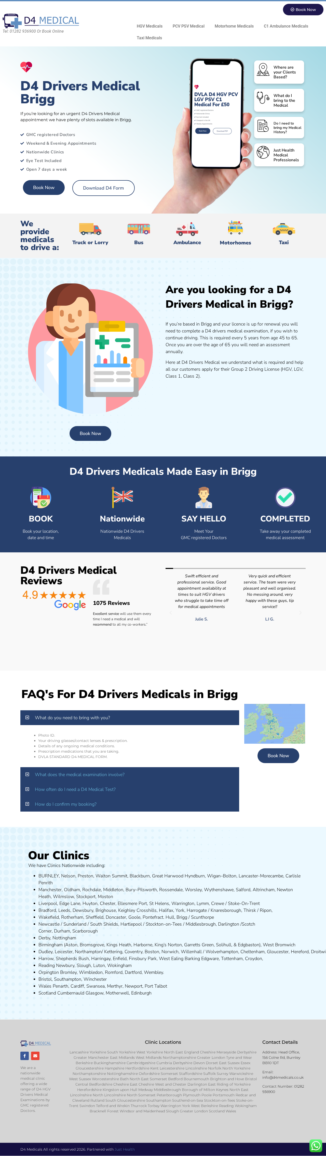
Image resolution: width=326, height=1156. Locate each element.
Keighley (126, 910)
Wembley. (154, 972)
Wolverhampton (222, 952)
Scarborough (85, 931)
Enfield (120, 958)
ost (105, 896)
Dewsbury (83, 910)
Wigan (214, 876)
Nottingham (64, 938)
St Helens (159, 903)
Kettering (112, 952)
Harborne (142, 945)
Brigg (181, 917)
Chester (107, 903)
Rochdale (91, 890)
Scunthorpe (202, 917)
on (110, 896)
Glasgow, (95, 993)
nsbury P (141, 958)
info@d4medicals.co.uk (283, 1077)
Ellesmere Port (132, 903)
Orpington (48, 972)
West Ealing (171, 958)
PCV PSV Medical (189, 26)
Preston (85, 876)
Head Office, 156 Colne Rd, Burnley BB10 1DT (281, 1057)
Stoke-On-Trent (244, 903)
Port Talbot (156, 986)
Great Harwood (167, 876)
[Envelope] (35, 1056)
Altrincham (264, 890)
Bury (130, 890)
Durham (62, 931)
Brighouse (106, 910)
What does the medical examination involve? (80, 775)
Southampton (67, 979)
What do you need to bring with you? (72, 718)
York (179, 910)
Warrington (182, 903)
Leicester (64, 952)
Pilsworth (147, 890)
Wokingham (119, 965)
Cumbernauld (70, 993)
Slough (83, 965)
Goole (134, 917)
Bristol (45, 979)
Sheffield (94, 917)
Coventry (133, 952)
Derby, (44, 938)
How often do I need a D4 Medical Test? (75, 789)
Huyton (90, 903)
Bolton (229, 876)
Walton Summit (111, 876)
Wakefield (48, 917)
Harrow (45, 958)
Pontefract (153, 917)
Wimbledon (91, 972)
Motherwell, (118, 993)
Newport (133, 986)
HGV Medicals (149, 26)
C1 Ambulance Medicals (286, 26)
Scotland (47, 993)
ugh (237, 910)
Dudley (45, 952)
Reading (46, 965)
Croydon (253, 958)
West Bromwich (279, 945)
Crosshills (147, 910)
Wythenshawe (219, 890)
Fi (130, 958)
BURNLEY (48, 876)
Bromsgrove (92, 945)
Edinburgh (141, 993)
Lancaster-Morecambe (261, 876)
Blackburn (140, 876)
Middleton (113, 890)
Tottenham (232, 958)
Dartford (133, 972)
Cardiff (77, 986)
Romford (114, 972)
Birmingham (50, 945)
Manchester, (50, 890)
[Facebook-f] (24, 1056)
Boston (152, 952)
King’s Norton (168, 945)
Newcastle (49, 924)
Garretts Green (199, 945)
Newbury (65, 965)
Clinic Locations (163, 1042)
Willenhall (191, 952)
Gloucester (278, 952)
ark (154, 958)
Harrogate (197, 910)
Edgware (210, 958)
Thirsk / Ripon (257, 910)
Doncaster (116, 917)
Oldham (72, 890)
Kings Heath (118, 945)
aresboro (225, 910)
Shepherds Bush (72, 958)
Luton (99, 965)
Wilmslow (63, 896)
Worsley (193, 890)
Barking (192, 958)
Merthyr (115, 986)
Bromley (68, 972)
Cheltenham (252, 952)
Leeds (64, 910)
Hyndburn (195, 876)
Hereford (300, 952)
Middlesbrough (201, 924)
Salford (243, 890)
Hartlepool (131, 924)
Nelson (68, 876)
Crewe (217, 903)
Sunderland (74, 924)
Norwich (170, 952)
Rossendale (171, 890)
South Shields (104, 924)
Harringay (101, 958)
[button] (170, 612)
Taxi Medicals (149, 37)
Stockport (86, 896)
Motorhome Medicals (234, 26)
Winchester (95, 979)
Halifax (166, 910)
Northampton (88, 952)
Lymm (203, 903)
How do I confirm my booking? (66, 804)
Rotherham (72, 917)
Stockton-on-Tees (164, 924)
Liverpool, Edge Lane (59, 903)
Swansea (95, 986)
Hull (170, 917)
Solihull (223, 945)
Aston (71, 945)
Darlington (228, 924)
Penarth (60, 986)
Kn (213, 910)
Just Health (125, 1149)
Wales (44, 986)
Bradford (47, 910)
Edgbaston (248, 945)
